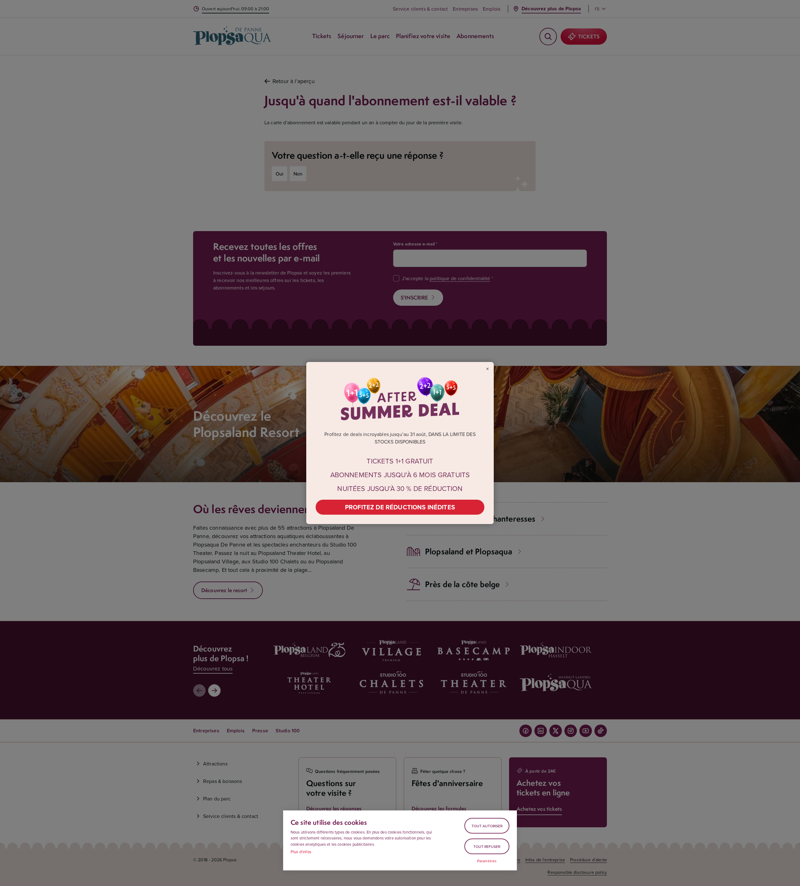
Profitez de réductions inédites (400, 507)
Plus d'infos (301, 851)
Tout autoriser (487, 826)
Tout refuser (486, 846)
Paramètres (487, 861)
